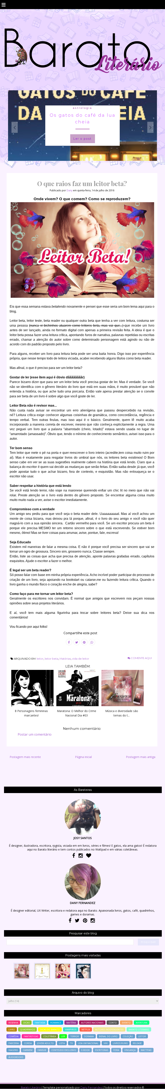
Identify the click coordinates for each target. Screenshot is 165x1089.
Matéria (71, 1022)
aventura (141, 1022)
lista (62, 1043)
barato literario (139, 1029)
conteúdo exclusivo (63, 1050)
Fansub (42, 1050)
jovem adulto (45, 1043)
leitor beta (51, 658)
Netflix (85, 1029)
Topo (155, 1083)
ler (63, 1036)
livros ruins (120, 1043)
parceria (13, 1043)
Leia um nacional (88, 1043)
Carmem (27, 1050)
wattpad (146, 1050)
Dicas (26, 1022)
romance (55, 1022)
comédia (13, 1036)
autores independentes (109, 1029)
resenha (13, 1022)
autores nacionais (92, 1022)
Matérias (65, 658)
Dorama (89, 1036)
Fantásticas (31, 1036)
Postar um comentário (35, 734)
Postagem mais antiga (140, 757)
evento (126, 1022)
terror (74, 1036)
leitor (40, 658)
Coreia (28, 1043)
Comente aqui (141, 658)
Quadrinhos (27, 1029)
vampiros (70, 1029)
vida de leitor (80, 658)
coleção (128, 1036)
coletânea (49, 1036)
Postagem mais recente (25, 757)
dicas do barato (50, 1029)
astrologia (82, 107)
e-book (85, 1050)
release (137, 1043)
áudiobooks (15, 1057)
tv (71, 1043)
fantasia (40, 1022)
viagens (13, 1050)
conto (113, 1022)
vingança (130, 1050)
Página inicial (83, 757)
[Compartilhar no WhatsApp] (92, 642)
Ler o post (82, 139)
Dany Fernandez (91, 1087)
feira (116, 1050)
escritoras (101, 1050)
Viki (106, 1043)
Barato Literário (31, 1087)
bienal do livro (108, 1036)
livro (11, 1029)
